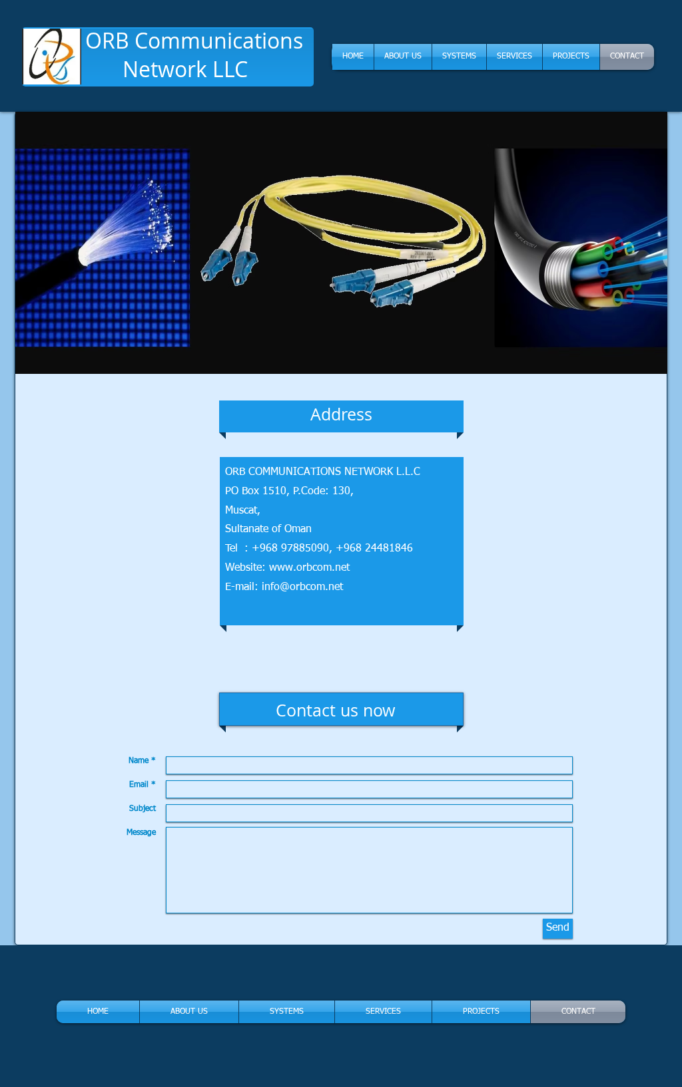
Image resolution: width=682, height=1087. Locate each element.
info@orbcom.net (302, 587)
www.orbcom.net (309, 568)
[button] (341, 243)
